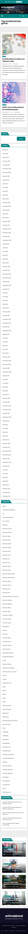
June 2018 (5, 473)
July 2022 (5, 293)
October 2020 (6, 368)
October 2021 (6, 326)
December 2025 (7, 168)
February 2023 (6, 266)
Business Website (7, 600)
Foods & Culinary (7, 645)
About (4, 506)
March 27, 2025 (8, 63)
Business (5, 525)
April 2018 (5, 481)
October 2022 (6, 281)
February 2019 (6, 443)
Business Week (7, 607)
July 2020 (5, 379)
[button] (20, 16)
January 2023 (6, 270)
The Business (6, 781)
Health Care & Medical (8, 668)
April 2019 (5, 436)
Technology (6, 777)
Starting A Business (8, 769)
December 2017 (7, 496)
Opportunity (6, 713)
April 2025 (5, 195)
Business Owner (7, 581)
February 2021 (6, 357)
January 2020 (6, 402)
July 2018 (5, 469)
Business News (7, 566)
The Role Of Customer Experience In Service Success (13, 900)
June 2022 (5, 296)
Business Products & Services (10, 596)
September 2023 (7, 240)
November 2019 (7, 409)
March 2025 (6, 198)
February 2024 (6, 221)
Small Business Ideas (8, 754)
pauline (16, 63)
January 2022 (6, 315)
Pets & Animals (7, 724)
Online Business (7, 705)
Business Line (6, 558)
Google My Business (8, 653)
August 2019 (6, 421)
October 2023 (6, 236)
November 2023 (7, 232)
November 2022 (7, 277)
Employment (6, 626)
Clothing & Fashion (8, 615)
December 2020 (7, 360)
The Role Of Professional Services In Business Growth (13, 852)
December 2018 (7, 451)
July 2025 (5, 183)
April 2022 (5, 304)
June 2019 (5, 428)
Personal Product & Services (10, 720)
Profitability (5, 732)
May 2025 (5, 191)
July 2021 (5, 338)
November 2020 (7, 364)
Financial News (7, 637)
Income (4, 675)
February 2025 (6, 202)
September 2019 (7, 417)
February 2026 (6, 161)
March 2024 (6, 217)
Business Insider (7, 543)
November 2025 (7, 172)
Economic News (7, 619)
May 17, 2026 (8, 886)
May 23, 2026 (8, 854)
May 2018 (5, 477)
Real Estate (6, 739)
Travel (4, 788)
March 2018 (6, 485)
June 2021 (5, 341)
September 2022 (7, 285)
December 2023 (7, 229)
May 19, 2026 (8, 870)
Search (4, 134)
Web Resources (7, 792)
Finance (4, 104)
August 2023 (6, 244)
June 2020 (5, 383)
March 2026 (6, 157)
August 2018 (6, 466)
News (4, 698)
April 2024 (5, 214)
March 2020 (6, 394)
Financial (5, 634)
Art (3, 513)
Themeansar (13, 927)
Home (2, 930)
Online (4, 701)
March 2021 (6, 353)
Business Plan (6, 589)
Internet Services (7, 683)
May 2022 (5, 300)
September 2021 (7, 330)
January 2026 (6, 165)
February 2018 (6, 488)
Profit (4, 728)
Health (4, 660)
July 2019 (5, 424)
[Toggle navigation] (25, 16)
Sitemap (24, 930)
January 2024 (6, 225)
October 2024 (6, 210)
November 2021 (7, 323)
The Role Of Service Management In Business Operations (12, 868)
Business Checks (7, 528)
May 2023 (5, 255)
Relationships (6, 743)
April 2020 (5, 390)
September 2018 (7, 462)
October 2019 (6, 413)
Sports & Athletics (7, 765)
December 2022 (7, 274)
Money (4, 56)
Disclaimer (12, 930)
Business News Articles (9, 573)
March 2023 (6, 262)
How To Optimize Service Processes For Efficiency (13, 884)
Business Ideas (7, 536)
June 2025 (5, 187)
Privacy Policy (18, 930)
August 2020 (6, 375)
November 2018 (7, 454)
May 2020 (5, 387)
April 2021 (5, 349)
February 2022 (6, 311)
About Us (7, 930)
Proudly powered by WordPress (8, 925)
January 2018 (6, 492)
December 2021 (7, 319)
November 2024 (7, 206)
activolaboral (7, 7)
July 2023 (5, 247)
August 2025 (6, 180)
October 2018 (6, 458)
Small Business (7, 747)
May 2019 (5, 432)
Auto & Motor (6, 521)
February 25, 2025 (8, 112)
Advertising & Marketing (9, 509)
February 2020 (6, 398)
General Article (6, 649)
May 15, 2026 (8, 902)
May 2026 (5, 150)
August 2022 (6, 289)
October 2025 (6, 176)
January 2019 (6, 447)
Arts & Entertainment (8, 517)
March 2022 (6, 308)
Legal (4, 686)
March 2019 (6, 439)
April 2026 (5, 153)
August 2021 (6, 334)
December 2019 (7, 405)
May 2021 (5, 345)
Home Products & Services (10, 671)
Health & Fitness (7, 664)
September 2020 (7, 372)
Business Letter (7, 551)
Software (5, 762)
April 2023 (5, 259)
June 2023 (5, 251)
